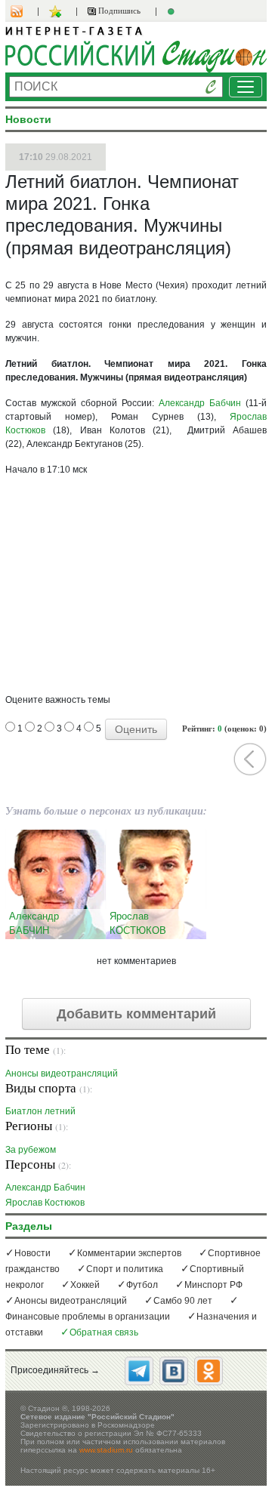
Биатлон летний (40, 1111)
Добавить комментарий (136, 1013)
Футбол (142, 1285)
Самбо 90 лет (182, 1300)
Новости (32, 1253)
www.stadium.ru (106, 1450)
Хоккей (85, 1285)
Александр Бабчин (200, 403)
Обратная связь (104, 1332)
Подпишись (118, 10)
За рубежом (30, 1149)
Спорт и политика (124, 1269)
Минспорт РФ (213, 1285)
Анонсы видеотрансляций (61, 1073)
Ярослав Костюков (45, 1202)
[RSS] (24, 11)
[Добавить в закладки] (57, 11)
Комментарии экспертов (129, 1253)
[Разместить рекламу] (173, 11)
